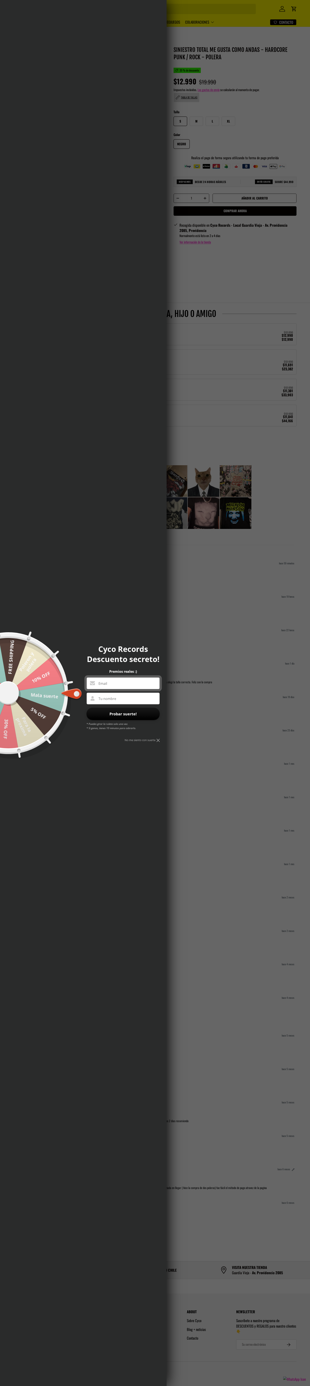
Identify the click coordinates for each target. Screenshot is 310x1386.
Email (102, 683)
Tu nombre (107, 698)
